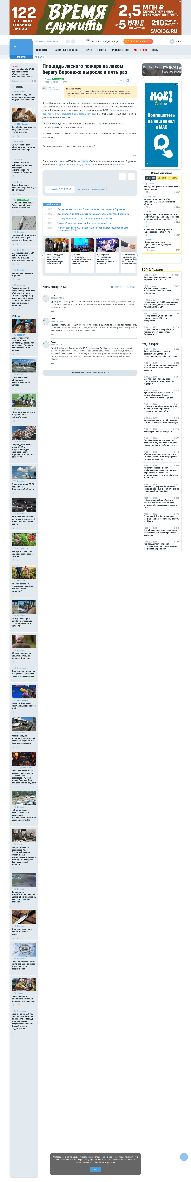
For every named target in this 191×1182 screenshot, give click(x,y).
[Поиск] (177, 50)
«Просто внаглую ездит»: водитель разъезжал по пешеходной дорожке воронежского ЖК (24, 815)
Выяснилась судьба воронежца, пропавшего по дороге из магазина (24, 97)
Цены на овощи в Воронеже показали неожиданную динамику (23, 998)
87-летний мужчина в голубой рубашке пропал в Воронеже (21, 655)
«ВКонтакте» (73, 164)
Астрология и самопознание (26, 767)
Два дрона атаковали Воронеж (22, 274)
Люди (19, 159)
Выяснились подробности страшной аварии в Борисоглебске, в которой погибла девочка (24, 897)
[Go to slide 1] (160, 77)
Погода (101, 49)
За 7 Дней (162, 178)
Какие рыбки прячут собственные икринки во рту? (24, 705)
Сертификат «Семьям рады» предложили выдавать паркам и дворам (105, 258)
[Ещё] (167, 51)
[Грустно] (85, 176)
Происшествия (120, 49)
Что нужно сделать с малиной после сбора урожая (22, 553)
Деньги (20, 993)
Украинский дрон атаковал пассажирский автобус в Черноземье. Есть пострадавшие (23, 739)
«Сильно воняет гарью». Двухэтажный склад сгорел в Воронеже (23, 205)
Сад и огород (22, 548)
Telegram (60, 164)
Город (88, 49)
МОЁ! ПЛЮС (140, 49)
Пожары (39, 57)
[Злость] (94, 176)
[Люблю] (66, 176)
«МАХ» (85, 161)
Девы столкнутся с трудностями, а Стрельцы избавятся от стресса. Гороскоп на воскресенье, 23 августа (23, 344)
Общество (21, 285)
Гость (53, 295)
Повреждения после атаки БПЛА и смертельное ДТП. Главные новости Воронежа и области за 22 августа (23, 451)
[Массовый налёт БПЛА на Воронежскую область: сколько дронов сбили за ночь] (24, 73)
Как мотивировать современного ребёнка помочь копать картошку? (23, 587)
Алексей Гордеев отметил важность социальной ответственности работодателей (56, 258)
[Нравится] (48, 176)
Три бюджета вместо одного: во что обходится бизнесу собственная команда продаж (132, 258)
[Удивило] (76, 176)
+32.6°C (96, 41)
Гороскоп (21, 335)
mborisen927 (52, 88)
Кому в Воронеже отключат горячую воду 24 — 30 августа (24, 187)
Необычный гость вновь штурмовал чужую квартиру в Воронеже (24, 237)
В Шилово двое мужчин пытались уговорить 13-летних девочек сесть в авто (24, 520)
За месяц (173, 178)
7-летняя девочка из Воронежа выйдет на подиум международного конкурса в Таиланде (22, 167)
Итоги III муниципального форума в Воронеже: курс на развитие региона (82, 258)
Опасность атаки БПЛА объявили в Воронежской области (23, 486)
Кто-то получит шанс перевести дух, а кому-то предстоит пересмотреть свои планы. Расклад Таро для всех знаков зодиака (24, 776)
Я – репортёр (23, 200)
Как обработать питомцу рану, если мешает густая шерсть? (24, 129)
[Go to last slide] (42, 255)
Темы (155, 49)
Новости (41, 49)
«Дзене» (86, 164)
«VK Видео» (118, 164)
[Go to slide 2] (162, 77)
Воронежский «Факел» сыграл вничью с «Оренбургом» (23, 414)
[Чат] (184, 1157)
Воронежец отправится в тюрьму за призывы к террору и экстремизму (23, 673)
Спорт (19, 409)
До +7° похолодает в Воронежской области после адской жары (23, 147)
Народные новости (66, 49)
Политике (108, 1160)
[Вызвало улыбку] (57, 176)
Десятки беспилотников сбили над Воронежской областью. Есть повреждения (24, 965)
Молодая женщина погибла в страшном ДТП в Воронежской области (22, 622)
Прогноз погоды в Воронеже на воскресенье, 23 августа (21, 381)
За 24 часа (150, 178)
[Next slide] (137, 255)
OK (95, 1169)
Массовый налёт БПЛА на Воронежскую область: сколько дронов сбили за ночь (23, 256)
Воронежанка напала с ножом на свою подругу (22, 931)
